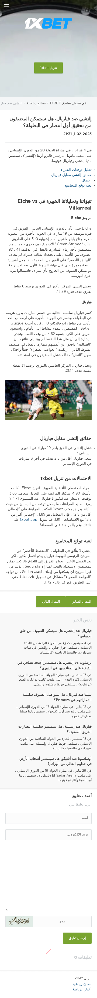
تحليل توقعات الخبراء (76, 169)
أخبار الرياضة (82, 989)
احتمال (87, 180)
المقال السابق (81, 601)
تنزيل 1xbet (48, 68)
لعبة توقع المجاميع (78, 185)
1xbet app (28, 519)
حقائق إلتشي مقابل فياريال (71, 175)
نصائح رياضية (82, 984)
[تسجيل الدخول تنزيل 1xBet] (90, 6)
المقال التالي (51, 601)
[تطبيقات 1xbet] (48, 23)
